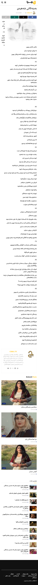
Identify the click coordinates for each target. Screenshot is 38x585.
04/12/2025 (33, 474)
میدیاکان (34, 577)
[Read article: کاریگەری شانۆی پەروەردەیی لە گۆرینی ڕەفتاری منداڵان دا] (33, 508)
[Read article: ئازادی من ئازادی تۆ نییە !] (33, 544)
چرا (32, 581)
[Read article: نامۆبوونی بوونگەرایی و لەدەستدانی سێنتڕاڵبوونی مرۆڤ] (33, 515)
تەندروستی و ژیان (32, 576)
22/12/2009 (19, 13)
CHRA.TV (29, 13)
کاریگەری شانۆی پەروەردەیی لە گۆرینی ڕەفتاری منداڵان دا (15, 507)
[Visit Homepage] (31, 2)
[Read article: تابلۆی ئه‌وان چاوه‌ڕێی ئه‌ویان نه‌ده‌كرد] (33, 494)
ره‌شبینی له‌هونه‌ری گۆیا (22, 522)
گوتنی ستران (33, 471)
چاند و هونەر (25, 574)
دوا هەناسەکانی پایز (31, 439)
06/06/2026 (33, 442)
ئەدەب (4, 403)
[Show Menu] (5, 2)
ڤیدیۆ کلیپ (16, 576)
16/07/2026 (33, 409)
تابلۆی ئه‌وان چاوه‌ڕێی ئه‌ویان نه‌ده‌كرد (18, 493)
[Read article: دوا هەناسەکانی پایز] (19, 424)
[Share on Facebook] (32, 17)
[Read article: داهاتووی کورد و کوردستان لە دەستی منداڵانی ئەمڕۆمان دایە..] (33, 487)
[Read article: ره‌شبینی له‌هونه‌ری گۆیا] (33, 523)
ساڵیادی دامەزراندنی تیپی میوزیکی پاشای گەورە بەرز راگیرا (15, 536)
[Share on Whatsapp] (14, 17)
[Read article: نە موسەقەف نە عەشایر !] (33, 501)
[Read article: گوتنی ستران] (19, 457)
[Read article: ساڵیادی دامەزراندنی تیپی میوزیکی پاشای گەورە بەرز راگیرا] (33, 537)
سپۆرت (23, 576)
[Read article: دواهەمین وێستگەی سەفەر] (19, 392)
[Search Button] (2, 2)
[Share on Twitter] (23, 17)
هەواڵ (12, 574)
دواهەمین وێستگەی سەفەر (29, 407)
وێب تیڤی (7, 576)
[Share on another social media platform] (6, 17)
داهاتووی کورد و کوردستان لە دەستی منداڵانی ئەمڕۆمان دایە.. (16, 486)
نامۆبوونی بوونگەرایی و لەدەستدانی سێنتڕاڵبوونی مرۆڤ (15, 515)
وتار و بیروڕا (34, 574)
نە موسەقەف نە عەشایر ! (21, 500)
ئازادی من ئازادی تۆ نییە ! (21, 543)
